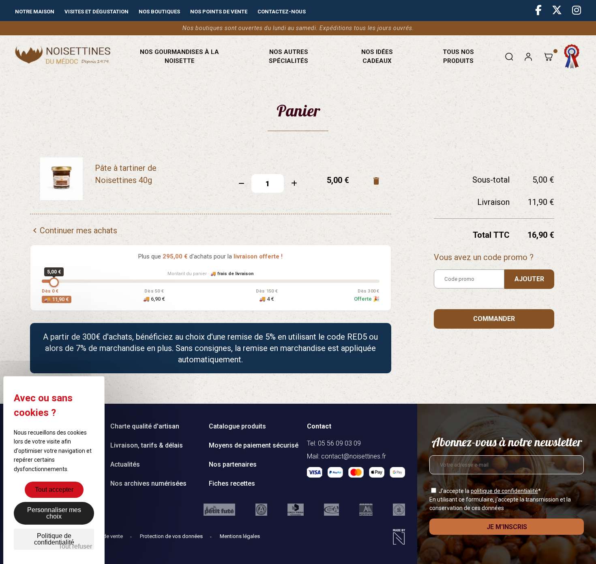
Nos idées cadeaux (377, 56)
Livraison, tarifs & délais (146, 445)
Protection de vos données (172, 536)
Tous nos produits (458, 56)
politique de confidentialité (504, 491)
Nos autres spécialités (288, 56)
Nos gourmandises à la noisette (179, 56)
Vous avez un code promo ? (484, 257)
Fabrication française (572, 56)
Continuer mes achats (73, 230)
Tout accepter (54, 489)
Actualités (125, 464)
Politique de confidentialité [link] (54, 539)
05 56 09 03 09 (339, 443)
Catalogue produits (237, 426)
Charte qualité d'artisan (144, 426)
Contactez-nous (281, 12)
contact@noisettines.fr (353, 456)
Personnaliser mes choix (54, 513)
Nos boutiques (159, 12)
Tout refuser (75, 546)
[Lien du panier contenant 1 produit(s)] (548, 57)
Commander (494, 319)
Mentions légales (240, 536)
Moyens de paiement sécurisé (253, 445)
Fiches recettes (232, 483)
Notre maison (34, 12)
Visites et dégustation (96, 12)
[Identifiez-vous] (528, 57)
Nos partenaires (233, 464)
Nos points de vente (218, 12)
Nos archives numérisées (148, 483)
